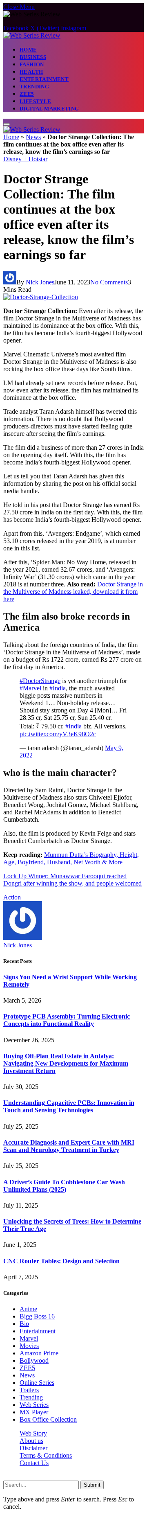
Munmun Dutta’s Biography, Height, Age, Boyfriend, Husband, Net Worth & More (71, 858)
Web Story (33, 1433)
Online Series (37, 1382)
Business (33, 57)
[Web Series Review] (31, 35)
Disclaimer (33, 1448)
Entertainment (44, 79)
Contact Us (34, 1462)
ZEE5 (27, 94)
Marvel (29, 1338)
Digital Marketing (49, 109)
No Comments (109, 282)
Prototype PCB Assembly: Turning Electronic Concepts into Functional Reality (66, 1020)
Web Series (34, 1404)
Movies (29, 1345)
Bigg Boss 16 (37, 1316)
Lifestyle (35, 101)
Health (31, 72)
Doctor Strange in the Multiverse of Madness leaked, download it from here (73, 591)
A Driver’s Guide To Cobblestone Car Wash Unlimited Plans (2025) (64, 1186)
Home (28, 50)
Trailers (29, 1389)
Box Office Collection (48, 1419)
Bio (24, 1323)
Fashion (32, 64)
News (33, 136)
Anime (28, 1308)
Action (12, 897)
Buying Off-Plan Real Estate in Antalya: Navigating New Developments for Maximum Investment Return (65, 1063)
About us (31, 1440)
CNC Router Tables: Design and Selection (61, 1261)
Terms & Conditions (46, 1455)
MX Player (34, 1412)
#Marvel (30, 688)
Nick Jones (40, 282)
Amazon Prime (39, 1353)
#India (57, 688)
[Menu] (6, 124)
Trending (34, 86)
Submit (92, 1485)
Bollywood (34, 1360)
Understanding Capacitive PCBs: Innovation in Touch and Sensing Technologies (68, 1106)
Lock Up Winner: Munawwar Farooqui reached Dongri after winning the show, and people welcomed (72, 879)
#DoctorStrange (40, 680)
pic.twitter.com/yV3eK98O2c (58, 733)
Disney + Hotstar (25, 159)
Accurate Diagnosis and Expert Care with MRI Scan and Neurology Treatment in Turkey (68, 1146)
